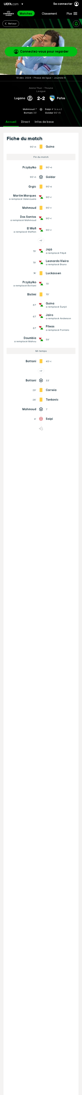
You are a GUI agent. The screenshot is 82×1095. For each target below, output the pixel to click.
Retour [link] (12, 23)
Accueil (11, 121)
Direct (25, 121)
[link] (26, 13)
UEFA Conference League (8, 13)
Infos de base (44, 121)
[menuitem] (27, 13)
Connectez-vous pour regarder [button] (44, 51)
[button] (71, 13)
